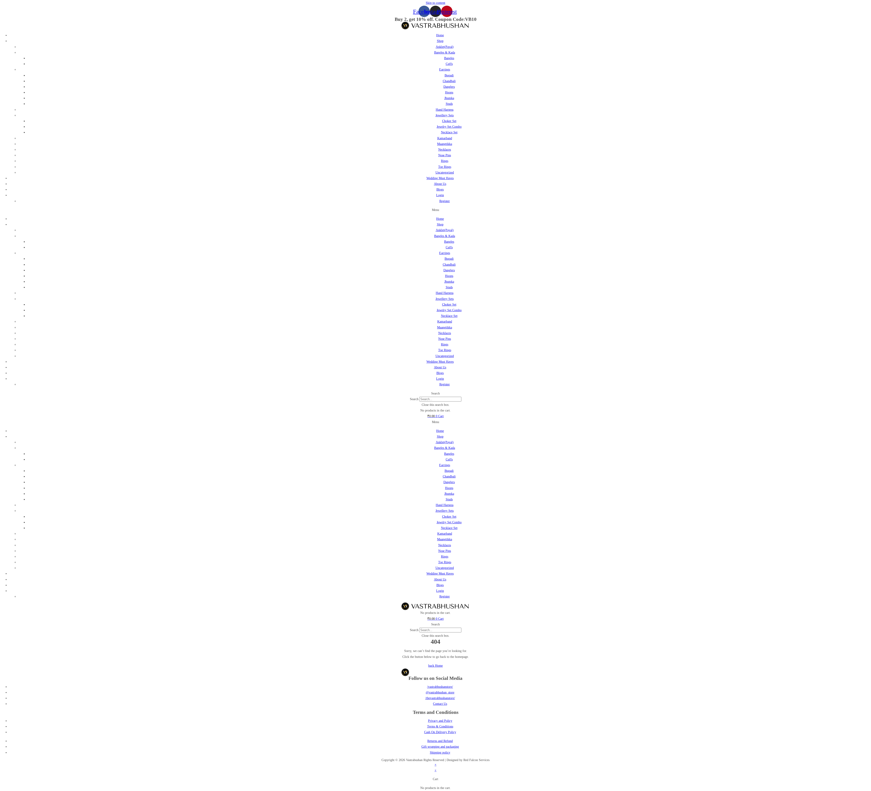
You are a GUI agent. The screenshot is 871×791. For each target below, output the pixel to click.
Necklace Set (449, 132)
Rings (444, 161)
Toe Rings (444, 167)
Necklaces (444, 149)
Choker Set (449, 121)
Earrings (444, 69)
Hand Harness (444, 109)
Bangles (449, 58)
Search (414, 399)
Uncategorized (445, 172)
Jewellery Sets (445, 115)
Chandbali (449, 81)
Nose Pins (444, 155)
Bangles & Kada (444, 52)
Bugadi (449, 75)
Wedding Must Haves (440, 178)
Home (440, 35)
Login (440, 195)
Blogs (440, 189)
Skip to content (435, 3)
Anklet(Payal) (445, 47)
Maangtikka (444, 144)
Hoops (449, 92)
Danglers (449, 86)
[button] (435, 210)
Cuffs (449, 64)
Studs (449, 103)
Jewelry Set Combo (449, 126)
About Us (440, 184)
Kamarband (444, 138)
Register (444, 201)
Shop (440, 41)
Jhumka (449, 98)
